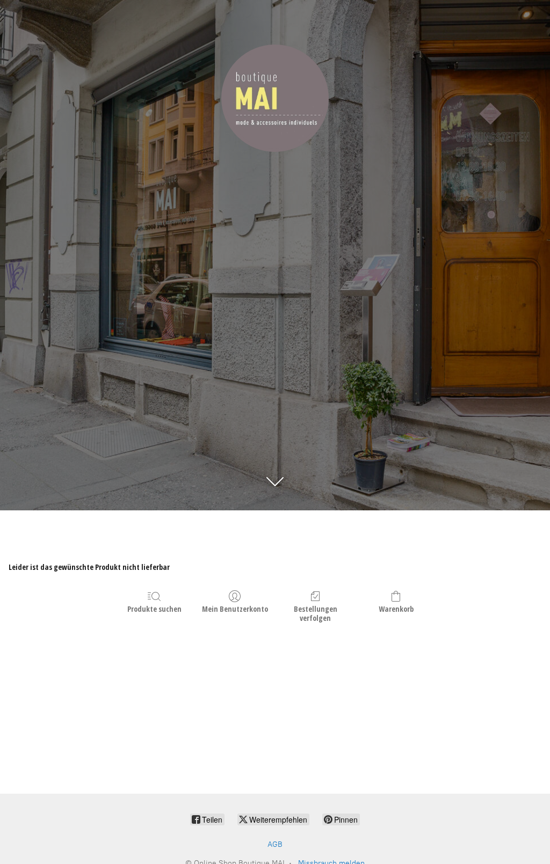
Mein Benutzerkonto (235, 609)
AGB (275, 844)
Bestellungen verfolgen (315, 613)
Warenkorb (396, 609)
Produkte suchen (154, 609)
